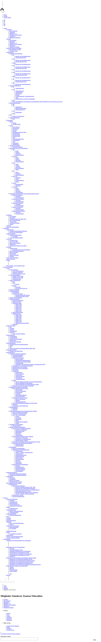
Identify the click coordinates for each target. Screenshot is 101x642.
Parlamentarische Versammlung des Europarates (20, 553)
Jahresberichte (15, 144)
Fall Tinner (15, 129)
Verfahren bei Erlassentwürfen (19, 413)
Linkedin (4, 633)
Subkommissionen (19, 88)
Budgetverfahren (19, 359)
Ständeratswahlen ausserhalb (22, 323)
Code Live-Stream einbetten (13, 537)
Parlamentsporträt (11, 352)
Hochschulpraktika (13, 527)
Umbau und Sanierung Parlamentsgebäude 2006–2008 (22, 348)
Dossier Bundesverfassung (18, 485)
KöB (13, 281)
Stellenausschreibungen (20, 108)
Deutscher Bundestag (17, 195)
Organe (5, 28)
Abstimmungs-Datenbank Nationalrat (18, 231)
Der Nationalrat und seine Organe (20, 388)
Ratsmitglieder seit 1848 (15, 49)
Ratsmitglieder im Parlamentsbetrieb (20, 449)
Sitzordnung (12, 36)
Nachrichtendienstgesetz (18, 139)
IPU (13, 171)
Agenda (8, 616)
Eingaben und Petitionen (21, 429)
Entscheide (17, 287)
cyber (13, 141)
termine (17, 181)
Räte (10, 327)
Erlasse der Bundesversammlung (20, 412)
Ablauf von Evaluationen (18, 116)
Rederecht (17, 460)
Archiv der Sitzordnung (17, 271)
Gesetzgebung (18, 375)
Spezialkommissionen (14, 117)
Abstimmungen (10, 229)
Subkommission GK (20, 109)
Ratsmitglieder (12, 447)
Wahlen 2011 (18, 308)
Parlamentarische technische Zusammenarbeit (17, 565)
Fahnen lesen (12, 244)
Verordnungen (18, 377)
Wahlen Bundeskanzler (17, 300)
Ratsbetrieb (6, 228)
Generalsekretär (13, 336)
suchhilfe (9, 519)
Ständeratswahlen (16, 313)
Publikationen (18, 107)
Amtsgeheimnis (19, 451)
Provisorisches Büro (20, 396)
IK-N (13, 111)
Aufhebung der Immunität (21, 437)
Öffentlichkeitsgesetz (11, 531)
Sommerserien (10, 535)
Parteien (11, 224)
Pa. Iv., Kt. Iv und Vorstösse (19, 415)
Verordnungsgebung (20, 379)
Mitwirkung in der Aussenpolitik (20, 368)
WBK (13, 76)
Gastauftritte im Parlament (15, 533)
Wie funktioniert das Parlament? (14, 483)
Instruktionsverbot (19, 467)
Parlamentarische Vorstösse (21, 440)
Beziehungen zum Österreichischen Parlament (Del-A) (22, 560)
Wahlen (8, 260)
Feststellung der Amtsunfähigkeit (23, 439)
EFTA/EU (14, 156)
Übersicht (11, 256)
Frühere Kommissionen (14, 280)
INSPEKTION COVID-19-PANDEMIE (25, 99)
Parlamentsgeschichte (11, 349)
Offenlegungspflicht (20, 469)
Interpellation (18, 419)
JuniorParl (9, 628)
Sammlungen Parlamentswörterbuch (17, 475)
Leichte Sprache (7, 17)
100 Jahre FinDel (16, 124)
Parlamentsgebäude (11, 343)
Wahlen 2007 (18, 307)
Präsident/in (12, 32)
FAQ (10, 573)
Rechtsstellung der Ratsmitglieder (20, 464)
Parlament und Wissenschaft (16, 351)
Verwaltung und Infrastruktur (16, 424)
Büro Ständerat (12, 40)
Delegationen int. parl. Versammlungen (18, 148)
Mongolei (11, 568)
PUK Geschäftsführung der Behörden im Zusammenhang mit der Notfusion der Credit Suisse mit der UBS (37, 101)
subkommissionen (19, 91)
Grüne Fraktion (13, 221)
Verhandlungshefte (13, 512)
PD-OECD (12, 556)
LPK (13, 119)
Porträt (16, 151)
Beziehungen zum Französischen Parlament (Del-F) (21, 561)
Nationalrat (9, 29)
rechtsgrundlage (19, 192)
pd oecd (14, 183)
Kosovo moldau (13, 571)
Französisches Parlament (18, 199)
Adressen (9, 225)
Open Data (12, 332)
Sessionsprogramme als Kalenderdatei (21, 249)
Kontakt (5, 16)
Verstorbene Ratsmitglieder (15, 297)
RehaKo (14, 285)
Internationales (7, 539)
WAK (13, 72)
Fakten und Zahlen (11, 325)
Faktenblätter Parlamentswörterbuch (17, 473)
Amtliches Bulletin (11, 233)
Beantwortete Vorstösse (14, 243)
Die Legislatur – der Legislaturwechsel (16, 265)
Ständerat (9, 39)
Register (8, 575)
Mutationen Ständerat (14, 47)
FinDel (11, 121)
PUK (13, 100)
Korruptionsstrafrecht (20, 468)
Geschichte (15, 236)
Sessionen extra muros (17, 293)
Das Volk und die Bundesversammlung (21, 428)
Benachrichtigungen (11, 520)
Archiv (8, 268)
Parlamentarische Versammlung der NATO (19, 555)
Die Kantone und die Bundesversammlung (22, 443)
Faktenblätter (12, 479)
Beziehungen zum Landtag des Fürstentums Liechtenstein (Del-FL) (25, 564)
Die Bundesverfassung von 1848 (23, 491)
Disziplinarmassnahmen (20, 455)
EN (4, 25)
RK (13, 55)
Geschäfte (11, 328)
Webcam (11, 524)
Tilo (10, 347)
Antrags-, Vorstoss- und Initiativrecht (24, 452)
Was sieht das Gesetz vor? (21, 288)
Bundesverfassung (19, 373)
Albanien (11, 567)
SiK (13, 79)
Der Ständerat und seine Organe (19, 397)
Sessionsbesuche (13, 501)
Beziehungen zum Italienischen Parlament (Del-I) (20, 563)
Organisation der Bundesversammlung (18, 387)
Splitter (11, 345)
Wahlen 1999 (18, 304)
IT (4, 22)
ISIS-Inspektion (16, 133)
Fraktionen (9, 215)
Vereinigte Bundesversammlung (14, 48)
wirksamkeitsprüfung (17, 356)
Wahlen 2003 (18, 305)
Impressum (9, 618)
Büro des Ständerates (20, 399)
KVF (13, 69)
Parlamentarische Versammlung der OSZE (19, 552)
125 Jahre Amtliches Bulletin (16, 237)
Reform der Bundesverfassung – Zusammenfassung (27, 489)
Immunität (17, 465)
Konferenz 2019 (16, 136)
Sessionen (9, 247)
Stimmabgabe (18, 463)
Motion (17, 420)
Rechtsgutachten (16, 135)
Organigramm (12, 340)
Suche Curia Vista (11, 259)
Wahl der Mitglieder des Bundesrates (24, 383)
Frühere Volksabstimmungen (16, 511)
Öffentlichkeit (18, 432)
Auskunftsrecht (16, 140)
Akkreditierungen (13, 508)
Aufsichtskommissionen (15, 85)
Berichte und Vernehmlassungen (22, 56)
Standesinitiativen (19, 445)
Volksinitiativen (19, 435)
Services (5, 497)
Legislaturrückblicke (14, 291)
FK (13, 87)
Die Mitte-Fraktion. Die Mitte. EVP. (17, 219)
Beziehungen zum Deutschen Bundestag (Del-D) (20, 559)
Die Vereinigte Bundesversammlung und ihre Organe (24, 403)
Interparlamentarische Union (16, 549)
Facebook (8, 633)
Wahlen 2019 (18, 311)
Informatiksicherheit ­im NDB (19, 132)
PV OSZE (14, 187)
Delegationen (10, 120)
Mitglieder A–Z (13, 33)
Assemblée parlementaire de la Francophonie (19, 551)
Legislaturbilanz (13, 331)
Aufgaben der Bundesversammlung (17, 353)
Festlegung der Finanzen (18, 357)
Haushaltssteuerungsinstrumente (22, 360)
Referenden (18, 433)
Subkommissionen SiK (20, 81)
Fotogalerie (9, 617)
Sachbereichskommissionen (15, 53)
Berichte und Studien (14, 480)
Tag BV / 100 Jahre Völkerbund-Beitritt (24, 493)
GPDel (11, 125)
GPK (13, 89)
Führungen (12, 500)
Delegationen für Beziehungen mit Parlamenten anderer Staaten (24, 193)
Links (16, 97)
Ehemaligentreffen (16, 279)
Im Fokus (9, 517)
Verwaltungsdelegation (14, 145)
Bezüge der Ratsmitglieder (13, 227)
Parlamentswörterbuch (12, 472)
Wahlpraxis (15, 324)
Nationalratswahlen (16, 303)
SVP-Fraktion (12, 216)
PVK (10, 115)
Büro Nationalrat (13, 31)
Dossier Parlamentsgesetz (18, 496)
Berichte (17, 95)
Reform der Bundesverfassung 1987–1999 (25, 487)
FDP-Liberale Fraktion (14, 220)
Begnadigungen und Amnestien (19, 367)
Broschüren (12, 477)
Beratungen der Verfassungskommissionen (25, 488)
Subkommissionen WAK (21, 75)
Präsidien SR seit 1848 (17, 277)
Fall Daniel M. (15, 128)
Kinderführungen (13, 503)
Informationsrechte (19, 456)
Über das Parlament (8, 267)
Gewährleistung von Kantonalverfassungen (22, 365)
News (8, 516)
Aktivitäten (18, 153)
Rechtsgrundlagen (19, 155)
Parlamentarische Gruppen (15, 481)
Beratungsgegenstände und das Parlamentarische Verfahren (23, 411)
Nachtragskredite (19, 363)
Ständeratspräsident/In (20, 401)
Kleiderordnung (19, 457)
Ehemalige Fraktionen (17, 272)
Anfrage (17, 416)
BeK (13, 104)
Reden (8, 532)
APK (13, 65)
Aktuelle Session (13, 248)
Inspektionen (15, 143)
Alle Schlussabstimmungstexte (16, 251)
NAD (13, 283)
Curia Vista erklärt (13, 241)
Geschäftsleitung (13, 337)
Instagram (18, 633)
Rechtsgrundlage (19, 184)
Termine (17, 152)
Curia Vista (9, 239)
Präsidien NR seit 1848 (17, 276)
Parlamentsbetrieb (13, 407)
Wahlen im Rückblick (14, 299)
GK (13, 105)
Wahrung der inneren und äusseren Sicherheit (23, 385)
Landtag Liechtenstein (17, 207)
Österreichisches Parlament (18, 211)
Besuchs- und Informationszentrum (15, 536)
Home (5, 585)
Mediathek (9, 521)
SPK (13, 83)
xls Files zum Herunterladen (16, 232)
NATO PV (15, 176)
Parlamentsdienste (11, 335)
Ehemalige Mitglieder (14, 289)
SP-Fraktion (12, 217)
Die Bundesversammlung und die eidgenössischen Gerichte (26, 441)
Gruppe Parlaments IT (17, 147)
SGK (13, 59)
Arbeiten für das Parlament (15, 339)
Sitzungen (11, 329)
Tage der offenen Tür (14, 504)
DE (4, 20)
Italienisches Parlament (17, 203)
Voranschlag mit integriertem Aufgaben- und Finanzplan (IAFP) (30, 364)
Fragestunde (18, 417)
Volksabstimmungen (11, 509)
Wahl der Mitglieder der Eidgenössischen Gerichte (27, 384)
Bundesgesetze (18, 372)
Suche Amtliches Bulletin (12, 257)
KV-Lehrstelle (12, 528)
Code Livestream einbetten (18, 333)
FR (4, 21)
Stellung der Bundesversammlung (17, 427)
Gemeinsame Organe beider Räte (20, 405)
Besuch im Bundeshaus (12, 499)
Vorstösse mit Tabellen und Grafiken (17, 245)
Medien (8, 507)
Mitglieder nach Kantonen (15, 35)
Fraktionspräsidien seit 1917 (19, 273)
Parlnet (5, 14)
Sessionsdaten (12, 253)
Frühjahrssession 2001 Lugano (22, 295)
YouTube (13, 633)
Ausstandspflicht (19, 453)
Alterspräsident (18, 389)
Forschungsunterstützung (15, 515)
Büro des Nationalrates (20, 391)
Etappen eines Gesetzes (17, 495)
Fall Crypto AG (16, 127)
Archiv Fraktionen (13, 269)
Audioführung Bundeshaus (15, 505)
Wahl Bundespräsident (17, 312)
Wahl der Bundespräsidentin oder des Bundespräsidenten (28, 381)
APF (13, 149)
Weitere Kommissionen (14, 103)
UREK (14, 63)
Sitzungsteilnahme (19, 459)
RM (4, 24)
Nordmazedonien (13, 569)
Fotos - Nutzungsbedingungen (16, 523)
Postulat (17, 423)
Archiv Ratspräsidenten (14, 275)
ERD (13, 163)
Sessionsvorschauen (14, 255)
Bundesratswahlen (16, 301)
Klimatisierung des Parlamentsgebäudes (18, 344)
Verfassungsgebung (19, 376)
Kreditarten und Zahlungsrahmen (23, 361)
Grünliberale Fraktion (14, 223)
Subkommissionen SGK (21, 61)
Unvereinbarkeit (19, 471)
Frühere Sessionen (13, 252)
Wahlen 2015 (18, 309)
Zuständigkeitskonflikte (17, 355)
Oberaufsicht (15, 369)
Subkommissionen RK (20, 57)
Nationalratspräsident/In (20, 395)
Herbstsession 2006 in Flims (22, 296)
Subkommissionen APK (21, 68)
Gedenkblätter (15, 292)
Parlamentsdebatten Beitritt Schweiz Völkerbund (26, 492)
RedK (13, 113)
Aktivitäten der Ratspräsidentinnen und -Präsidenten (19, 540)
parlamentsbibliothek (11, 513)
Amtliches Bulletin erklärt (15, 235)
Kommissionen (10, 52)
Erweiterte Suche (13, 51)
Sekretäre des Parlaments (15, 341)
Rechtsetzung (15, 371)
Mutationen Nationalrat (14, 37)
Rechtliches (9, 620)
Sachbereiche (18, 93)
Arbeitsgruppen (19, 92)
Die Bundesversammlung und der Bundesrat (22, 436)
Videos (17, 169)
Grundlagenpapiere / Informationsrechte (24, 96)
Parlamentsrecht (13, 484)
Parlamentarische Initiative (21, 421)
